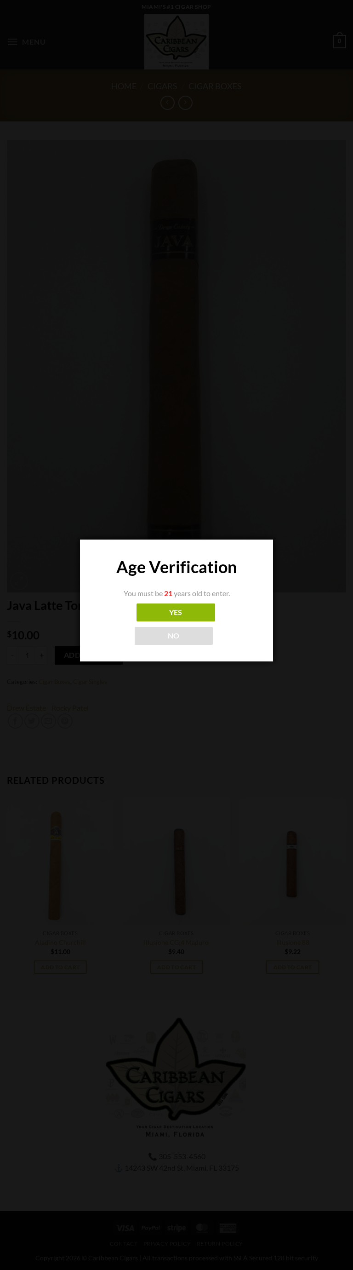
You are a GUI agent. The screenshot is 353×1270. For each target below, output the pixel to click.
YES (175, 612)
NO (174, 636)
